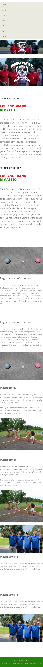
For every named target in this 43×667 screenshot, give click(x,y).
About (4, 10)
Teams (4, 31)
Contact (4, 36)
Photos (4, 15)
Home (4, 5)
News (3, 21)
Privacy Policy (20, 663)
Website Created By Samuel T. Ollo (33, 663)
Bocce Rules (4, 663)
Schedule (5, 26)
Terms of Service (12, 663)
